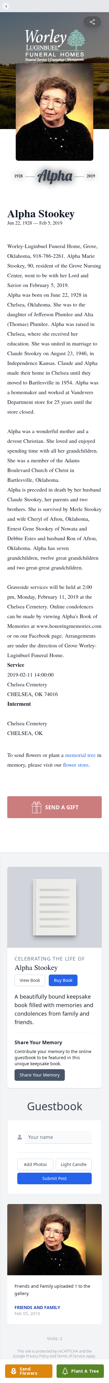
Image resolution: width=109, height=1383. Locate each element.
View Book (30, 980)
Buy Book (63, 980)
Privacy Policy (37, 1356)
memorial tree (80, 754)
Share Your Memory (40, 1075)
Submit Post (54, 1178)
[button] (54, 1239)
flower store (75, 764)
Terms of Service (71, 1356)
